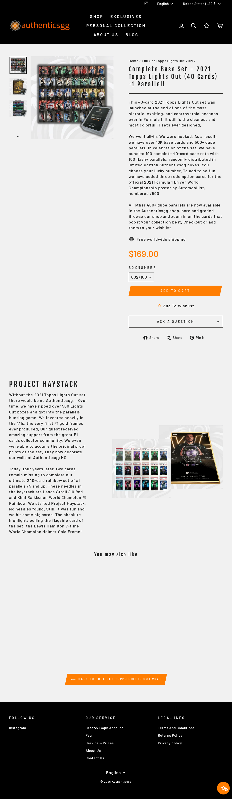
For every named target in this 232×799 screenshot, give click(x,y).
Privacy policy (170, 743)
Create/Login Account (104, 728)
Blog (132, 34)
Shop (96, 16)
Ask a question (175, 321)
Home (133, 61)
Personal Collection (116, 25)
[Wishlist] (207, 25)
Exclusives (126, 16)
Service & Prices (100, 743)
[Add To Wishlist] (53, 574)
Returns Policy (170, 735)
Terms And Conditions (176, 728)
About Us (106, 34)
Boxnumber (142, 268)
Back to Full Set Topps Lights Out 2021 (119, 678)
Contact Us (95, 758)
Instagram (17, 728)
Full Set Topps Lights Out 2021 (167, 61)
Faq (89, 735)
